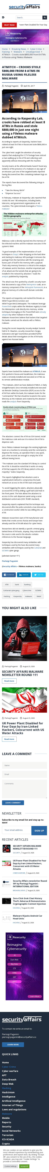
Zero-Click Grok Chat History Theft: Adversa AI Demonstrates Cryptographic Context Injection (29, 901)
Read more (9, 681)
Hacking (6, 51)
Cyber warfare (19, 873)
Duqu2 (15, 254)
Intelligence (8, 1096)
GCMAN (5, 550)
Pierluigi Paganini (11, 86)
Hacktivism (8, 1092)
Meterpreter (31, 284)
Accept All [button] (24, 1166)
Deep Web (7, 1083)
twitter (40, 575)
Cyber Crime (36, 49)
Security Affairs (10, 566)
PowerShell (6, 306)
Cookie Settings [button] (10, 1166)
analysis (5, 276)
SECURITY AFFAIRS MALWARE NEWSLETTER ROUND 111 (22, 673)
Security (16, 853)
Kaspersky (18, 596)
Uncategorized (33, 51)
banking (27, 584)
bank (17, 584)
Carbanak (38, 548)
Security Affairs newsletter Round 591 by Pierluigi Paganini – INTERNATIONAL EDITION (30, 884)
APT (4, 1075)
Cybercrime (27, 590)
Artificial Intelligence (14, 1100)
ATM (6, 584)
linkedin (25, 575)
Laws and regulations (14, 1109)
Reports (6, 1122)
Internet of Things (12, 1105)
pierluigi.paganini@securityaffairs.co (19, 1037)
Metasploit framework (34, 287)
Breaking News (19, 49)
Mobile (6, 1117)
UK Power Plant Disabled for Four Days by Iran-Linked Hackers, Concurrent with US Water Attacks (23, 728)
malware (28, 596)
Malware (18, 51)
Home (5, 49)
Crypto (6, 1143)
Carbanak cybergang (11, 590)
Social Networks (11, 1130)
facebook (10, 575)
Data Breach (9, 1079)
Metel (39, 596)
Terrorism (7, 1135)
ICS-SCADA (8, 1139)
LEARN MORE (13, 1044)
